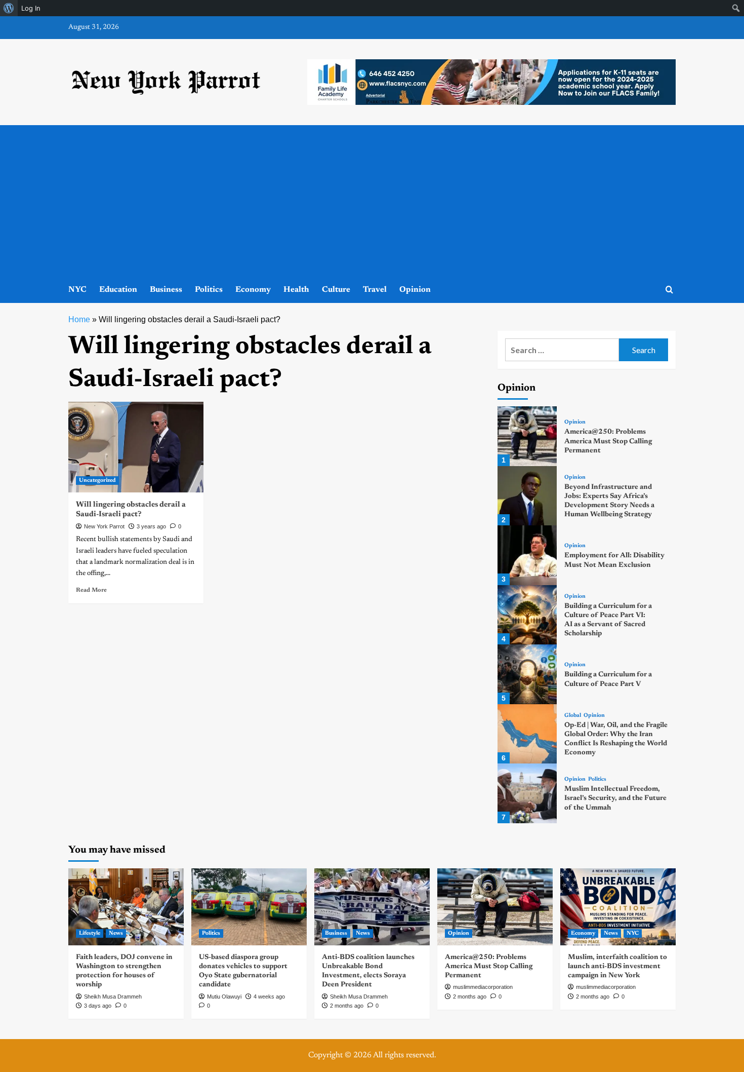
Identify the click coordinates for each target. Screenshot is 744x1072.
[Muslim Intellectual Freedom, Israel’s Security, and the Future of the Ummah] (527, 793)
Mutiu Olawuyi (224, 996)
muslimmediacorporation (483, 987)
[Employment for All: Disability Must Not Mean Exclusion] (527, 555)
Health (296, 290)
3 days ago (97, 1006)
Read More (91, 590)
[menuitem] (9, 8)
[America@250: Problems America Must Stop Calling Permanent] (527, 436)
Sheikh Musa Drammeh (113, 996)
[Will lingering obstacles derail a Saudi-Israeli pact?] (135, 447)
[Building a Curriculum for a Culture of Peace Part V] (527, 674)
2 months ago (346, 1006)
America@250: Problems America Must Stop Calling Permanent (608, 441)
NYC (77, 290)
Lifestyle (89, 933)
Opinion (415, 290)
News (116, 933)
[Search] (669, 290)
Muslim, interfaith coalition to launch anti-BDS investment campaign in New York (617, 966)
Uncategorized (97, 480)
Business (166, 290)
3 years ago (151, 526)
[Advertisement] (372, 201)
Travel (375, 290)
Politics (209, 290)
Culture (336, 290)
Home (79, 319)
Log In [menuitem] (30, 8)
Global (572, 715)
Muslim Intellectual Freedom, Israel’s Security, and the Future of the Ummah (615, 798)
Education (118, 290)
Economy (253, 290)
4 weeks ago (269, 996)
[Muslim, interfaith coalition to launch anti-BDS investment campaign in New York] (618, 906)
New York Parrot (104, 526)
